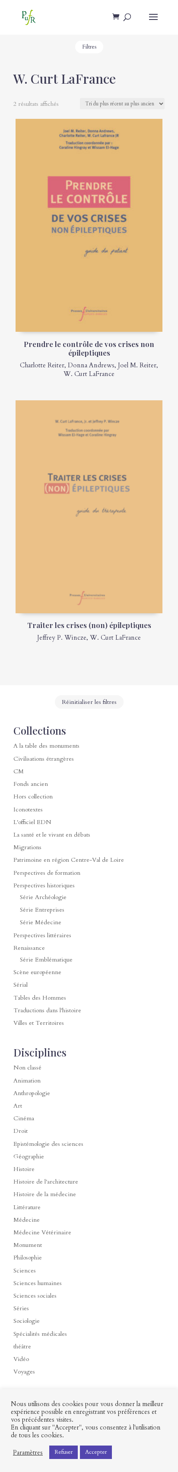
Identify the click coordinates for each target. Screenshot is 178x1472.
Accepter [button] (96, 1452)
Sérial (20, 985)
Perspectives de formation (46, 873)
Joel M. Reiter (137, 365)
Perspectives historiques (44, 885)
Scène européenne (37, 972)
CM (18, 771)
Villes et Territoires (38, 1023)
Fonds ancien (30, 784)
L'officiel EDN (32, 822)
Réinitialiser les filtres (89, 702)
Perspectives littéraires (42, 935)
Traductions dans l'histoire (47, 1010)
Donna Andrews (91, 365)
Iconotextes (28, 809)
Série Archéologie (43, 897)
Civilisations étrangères (43, 759)
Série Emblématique (46, 959)
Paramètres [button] (28, 1452)
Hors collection (33, 796)
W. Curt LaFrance (89, 374)
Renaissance (29, 948)
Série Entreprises (42, 910)
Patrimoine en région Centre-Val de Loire (68, 860)
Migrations (27, 847)
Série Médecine (40, 922)
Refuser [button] (63, 1452)
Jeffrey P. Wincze (61, 637)
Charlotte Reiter (42, 365)
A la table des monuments (46, 746)
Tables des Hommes (39, 998)
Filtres (89, 47)
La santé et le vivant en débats (51, 835)
